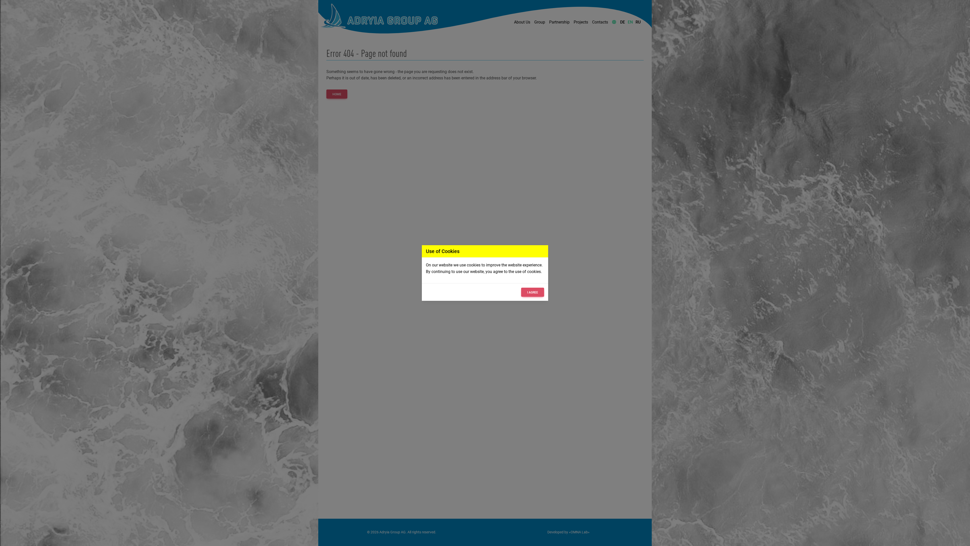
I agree (532, 292)
